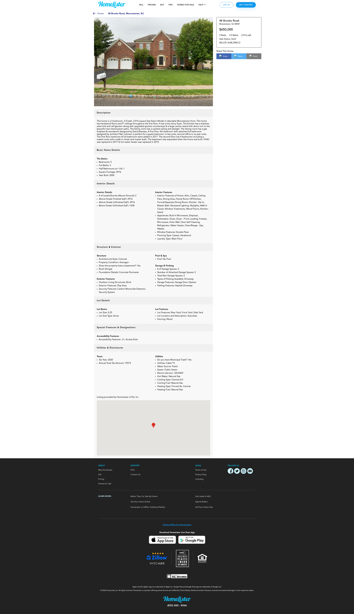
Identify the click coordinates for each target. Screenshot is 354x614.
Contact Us (135, 475)
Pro (171, 5)
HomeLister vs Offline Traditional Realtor (148, 507)
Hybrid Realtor (201, 502)
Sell (141, 5)
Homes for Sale (104, 484)
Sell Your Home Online (140, 502)
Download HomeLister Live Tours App (177, 532)
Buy (162, 5)
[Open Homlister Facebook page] (230, 471)
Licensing (199, 479)
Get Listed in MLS (203, 496)
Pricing (152, 5)
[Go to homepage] (111, 5)
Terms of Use (200, 470)
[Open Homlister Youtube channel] (250, 471)
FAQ (133, 470)
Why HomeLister (105, 470)
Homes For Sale (185, 5)
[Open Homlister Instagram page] (243, 471)
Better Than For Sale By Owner (144, 496)
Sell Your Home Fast (204, 507)
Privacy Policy (200, 475)
